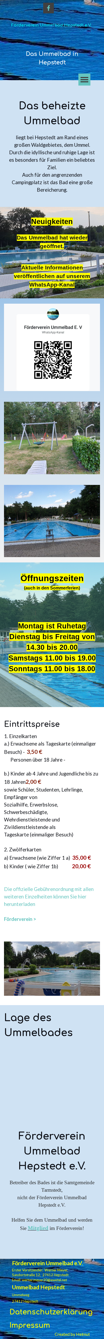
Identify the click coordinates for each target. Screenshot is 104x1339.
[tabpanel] (52, 58)
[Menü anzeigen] (84, 80)
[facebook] (48, 8)
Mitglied (38, 1228)
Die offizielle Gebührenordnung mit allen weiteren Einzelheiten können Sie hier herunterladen (49, 896)
